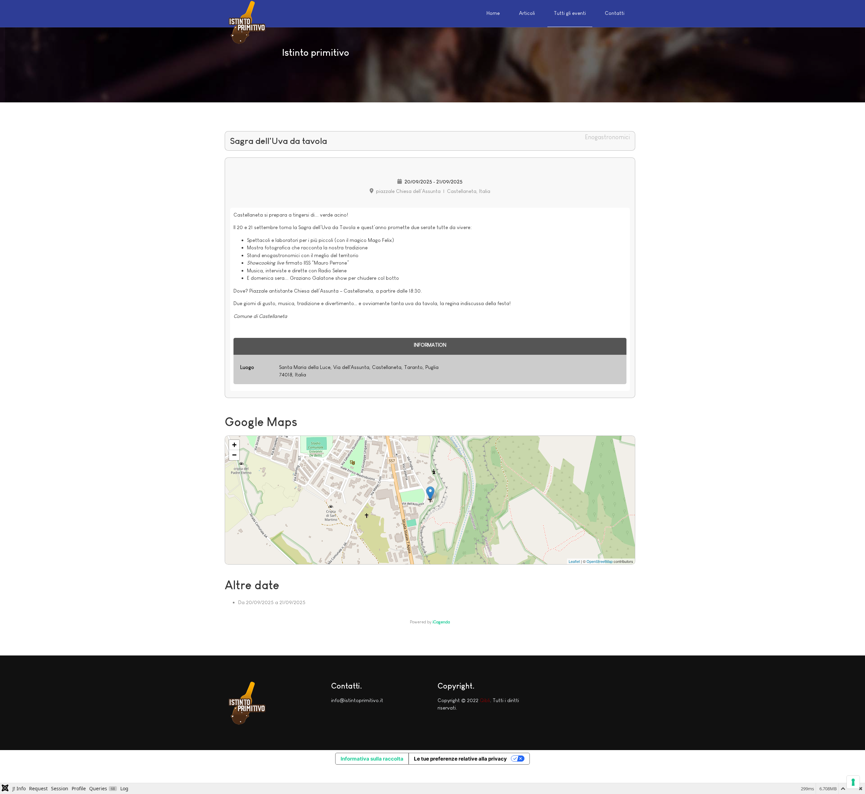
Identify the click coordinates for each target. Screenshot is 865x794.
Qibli (485, 700)
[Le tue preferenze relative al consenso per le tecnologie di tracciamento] (853, 782)
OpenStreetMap (600, 561)
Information (430, 345)
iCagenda (441, 622)
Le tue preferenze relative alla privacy (460, 758)
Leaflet (574, 561)
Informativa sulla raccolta (372, 758)
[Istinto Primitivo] (247, 21)
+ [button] (234, 445)
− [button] (234, 455)
